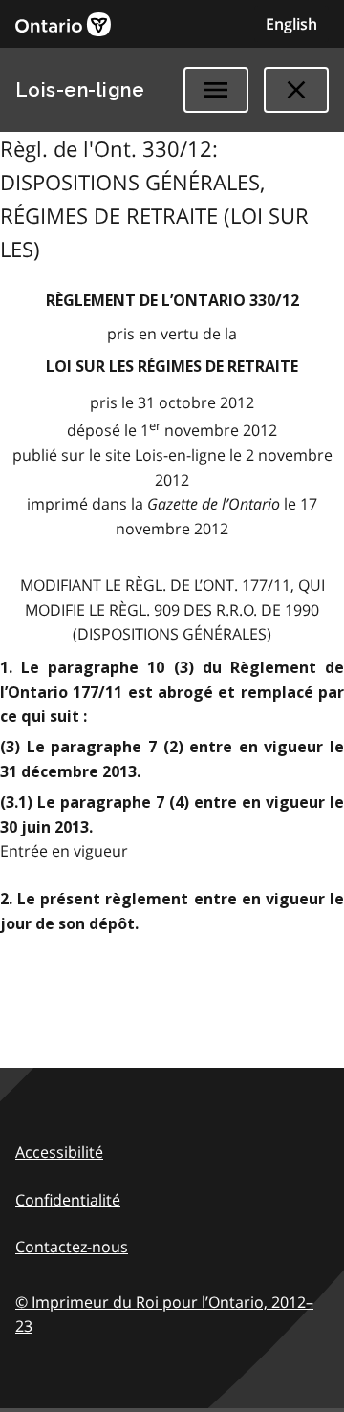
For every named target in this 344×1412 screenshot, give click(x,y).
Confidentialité (67, 1199)
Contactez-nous (71, 1246)
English (291, 23)
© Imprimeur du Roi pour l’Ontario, (164, 1314)
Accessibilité (59, 1151)
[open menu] (215, 90)
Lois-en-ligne (79, 89)
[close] (296, 90)
